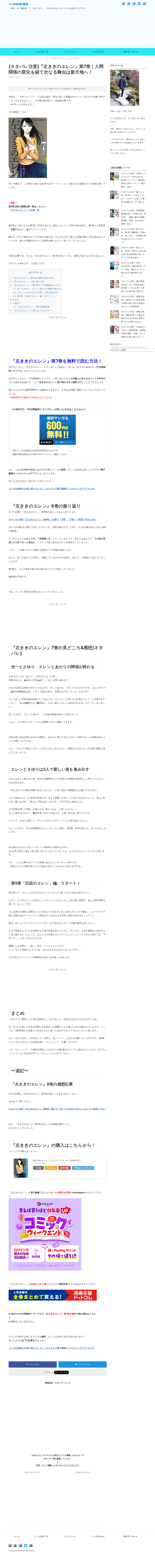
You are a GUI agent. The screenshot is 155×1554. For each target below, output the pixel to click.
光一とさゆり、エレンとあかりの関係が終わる (37, 288)
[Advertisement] (78, 28)
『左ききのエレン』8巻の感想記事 (31, 306)
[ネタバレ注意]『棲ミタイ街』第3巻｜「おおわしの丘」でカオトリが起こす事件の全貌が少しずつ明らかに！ (133, 198)
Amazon (51, 1168)
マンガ (23, 77)
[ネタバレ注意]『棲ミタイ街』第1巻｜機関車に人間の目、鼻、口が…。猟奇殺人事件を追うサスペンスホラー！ (133, 235)
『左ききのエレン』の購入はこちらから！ (31, 310)
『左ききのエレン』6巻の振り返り (27, 281)
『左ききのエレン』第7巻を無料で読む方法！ (32, 278)
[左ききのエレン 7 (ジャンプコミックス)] (28, 147)
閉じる (39, 272)
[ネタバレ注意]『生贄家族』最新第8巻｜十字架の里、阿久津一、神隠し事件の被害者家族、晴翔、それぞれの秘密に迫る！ (133, 217)
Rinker (44, 1163)
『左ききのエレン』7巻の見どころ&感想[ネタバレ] (35, 285)
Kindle (38, 1168)
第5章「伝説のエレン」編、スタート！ (33, 296)
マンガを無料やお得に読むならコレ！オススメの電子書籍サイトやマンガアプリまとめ (51, 488)
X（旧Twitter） (139, 3)
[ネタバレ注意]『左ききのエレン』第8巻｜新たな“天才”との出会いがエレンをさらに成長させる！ (57, 1109)
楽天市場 (65, 1168)
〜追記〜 (15, 303)
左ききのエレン (33, 77)
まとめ (14, 299)
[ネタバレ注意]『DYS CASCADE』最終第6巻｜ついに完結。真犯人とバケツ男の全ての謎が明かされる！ (133, 269)
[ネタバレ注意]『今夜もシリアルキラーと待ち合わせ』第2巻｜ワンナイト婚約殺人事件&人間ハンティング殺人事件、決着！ (133, 180)
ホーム (123, 3)
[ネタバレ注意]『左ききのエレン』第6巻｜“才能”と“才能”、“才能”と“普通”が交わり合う (53, 519)
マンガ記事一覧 (128, 3)
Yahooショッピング (83, 1168)
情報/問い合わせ (144, 3)
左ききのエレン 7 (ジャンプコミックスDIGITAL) (56, 1160)
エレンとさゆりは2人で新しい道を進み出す (35, 292)
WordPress (30, 1551)
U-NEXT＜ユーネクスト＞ (22, 1321)
